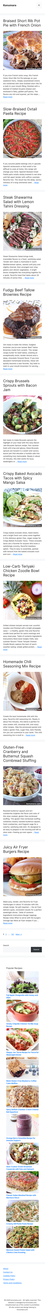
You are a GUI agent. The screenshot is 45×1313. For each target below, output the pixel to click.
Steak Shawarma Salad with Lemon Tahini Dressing (18, 201)
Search (6, 945)
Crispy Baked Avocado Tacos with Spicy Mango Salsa (22, 478)
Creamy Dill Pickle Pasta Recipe (19, 1224)
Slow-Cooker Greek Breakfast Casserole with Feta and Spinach (20, 1168)
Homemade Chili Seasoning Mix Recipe (22, 663)
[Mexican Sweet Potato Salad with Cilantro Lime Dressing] (22, 1237)
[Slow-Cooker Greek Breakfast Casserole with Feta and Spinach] (22, 1154)
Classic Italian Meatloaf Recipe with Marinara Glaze (21, 1196)
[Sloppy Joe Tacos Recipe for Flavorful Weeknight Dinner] (22, 1039)
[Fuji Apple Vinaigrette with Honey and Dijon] (22, 982)
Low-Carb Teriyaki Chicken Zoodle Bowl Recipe (21, 570)
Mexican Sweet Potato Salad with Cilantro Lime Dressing (20, 1251)
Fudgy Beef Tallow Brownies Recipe (19, 292)
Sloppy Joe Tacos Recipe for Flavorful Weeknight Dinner (22, 1053)
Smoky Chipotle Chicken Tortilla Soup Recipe (22, 1025)
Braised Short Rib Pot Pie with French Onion (22, 23)
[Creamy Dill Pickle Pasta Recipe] (22, 1211)
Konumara (9, 5)
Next (19, 934)
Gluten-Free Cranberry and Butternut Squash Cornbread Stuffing (19, 754)
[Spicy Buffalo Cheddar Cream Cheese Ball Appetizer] (22, 1097)
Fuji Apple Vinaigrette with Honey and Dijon (22, 996)
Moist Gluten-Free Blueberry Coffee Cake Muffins (21, 1082)
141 (13, 934)
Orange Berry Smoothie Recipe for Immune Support (20, 1139)
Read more (7, 97)
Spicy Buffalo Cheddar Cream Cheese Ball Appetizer (22, 1110)
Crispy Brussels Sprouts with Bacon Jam (20, 385)
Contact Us (8, 1272)
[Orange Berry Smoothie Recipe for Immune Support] (22, 1125)
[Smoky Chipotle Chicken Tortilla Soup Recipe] (22, 1011)
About (5, 1269)
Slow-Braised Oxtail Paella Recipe (20, 111)
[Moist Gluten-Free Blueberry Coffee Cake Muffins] (22, 1068)
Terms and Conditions (12, 1283)
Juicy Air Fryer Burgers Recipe (16, 849)
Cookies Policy (9, 1276)
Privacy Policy (9, 1279)
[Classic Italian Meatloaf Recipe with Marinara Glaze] (22, 1182)
